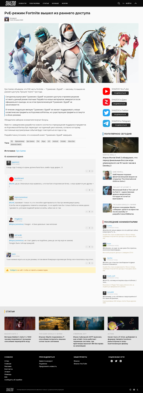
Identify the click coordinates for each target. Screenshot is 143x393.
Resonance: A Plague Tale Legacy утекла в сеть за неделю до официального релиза (118, 286)
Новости (22, 3)
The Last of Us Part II (122, 187)
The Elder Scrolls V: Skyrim (124, 205)
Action (111, 334)
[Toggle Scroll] (136, 3)
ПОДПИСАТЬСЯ (120, 93)
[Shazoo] (10, 3)
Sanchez (109, 258)
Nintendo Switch (16, 144)
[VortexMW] (104, 293)
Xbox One (71, 141)
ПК (12, 141)
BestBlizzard (19, 178)
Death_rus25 (111, 276)
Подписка (43, 364)
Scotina (109, 226)
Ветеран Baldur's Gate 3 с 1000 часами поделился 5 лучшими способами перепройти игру (17, 339)
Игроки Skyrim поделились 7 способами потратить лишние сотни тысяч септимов (52, 339)
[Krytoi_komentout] (11, 198)
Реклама (7, 366)
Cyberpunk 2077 (79, 334)
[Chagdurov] (11, 220)
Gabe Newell (118, 172)
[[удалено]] (8, 163)
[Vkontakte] (121, 361)
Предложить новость (48, 366)
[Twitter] (116, 361)
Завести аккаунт (46, 361)
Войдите (13, 270)
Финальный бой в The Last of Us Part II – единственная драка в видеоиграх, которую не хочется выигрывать (125, 194)
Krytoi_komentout (21, 197)
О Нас (6, 361)
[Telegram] (112, 361)
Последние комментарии (120, 222)
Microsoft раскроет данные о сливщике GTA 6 (118, 253)
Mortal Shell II (109, 155)
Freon (109, 244)
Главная (7, 364)
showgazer (13, 18)
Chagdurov (18, 219)
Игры (43, 141)
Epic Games (30, 141)
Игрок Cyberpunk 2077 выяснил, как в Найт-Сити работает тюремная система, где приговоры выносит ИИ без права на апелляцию (88, 341)
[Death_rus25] (104, 277)
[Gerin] (8, 255)
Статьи (46, 3)
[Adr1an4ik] (11, 236)
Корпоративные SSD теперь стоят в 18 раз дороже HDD (119, 302)
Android (55, 141)
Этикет (7, 372)
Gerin (14, 254)
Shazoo (77, 361)
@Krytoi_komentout (16, 224)
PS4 (38, 141)
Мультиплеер (19, 141)
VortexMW (110, 292)
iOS (49, 141)
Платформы (34, 3)
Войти (128, 3)
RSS (5, 377)
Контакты (8, 369)
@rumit (11, 184)
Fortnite (63, 141)
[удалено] (15, 162)
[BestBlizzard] (11, 179)
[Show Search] (119, 3)
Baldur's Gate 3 (11, 334)
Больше (55, 3)
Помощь (7, 374)
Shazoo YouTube (80, 364)
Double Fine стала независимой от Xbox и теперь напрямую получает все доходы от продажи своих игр (119, 236)
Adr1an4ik (18, 235)
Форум (65, 3)
